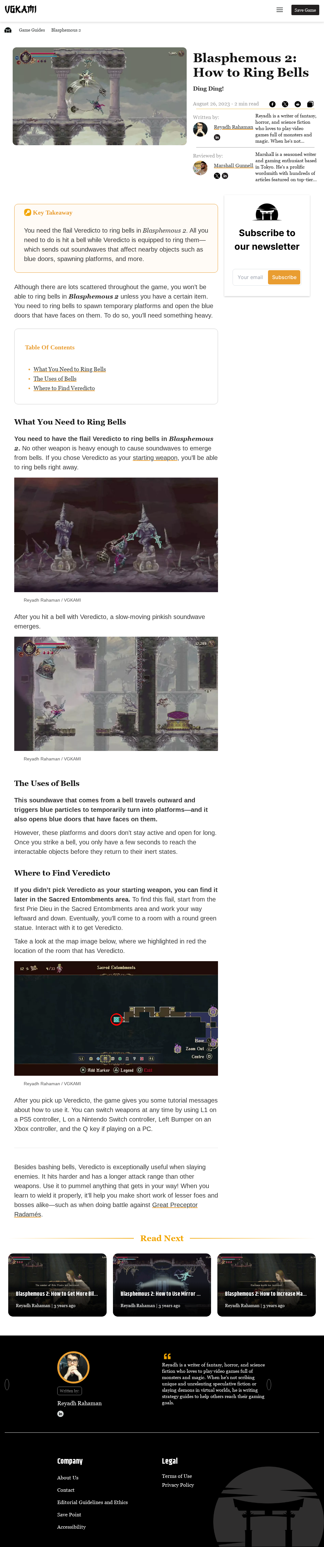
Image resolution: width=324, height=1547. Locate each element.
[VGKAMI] (20, 9)
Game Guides (32, 30)
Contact (66, 1490)
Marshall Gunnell (233, 165)
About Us (67, 1477)
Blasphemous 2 (66, 30)
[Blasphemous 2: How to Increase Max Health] (266, 1285)
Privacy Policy (178, 1485)
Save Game (305, 10)
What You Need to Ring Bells (70, 369)
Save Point (69, 1514)
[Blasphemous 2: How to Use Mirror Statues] (162, 1285)
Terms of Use (177, 1476)
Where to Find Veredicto (64, 388)
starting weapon (155, 457)
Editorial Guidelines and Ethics (92, 1502)
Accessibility (71, 1527)
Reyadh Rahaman (233, 127)
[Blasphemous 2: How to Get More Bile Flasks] (57, 1285)
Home (8, 30)
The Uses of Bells (55, 378)
